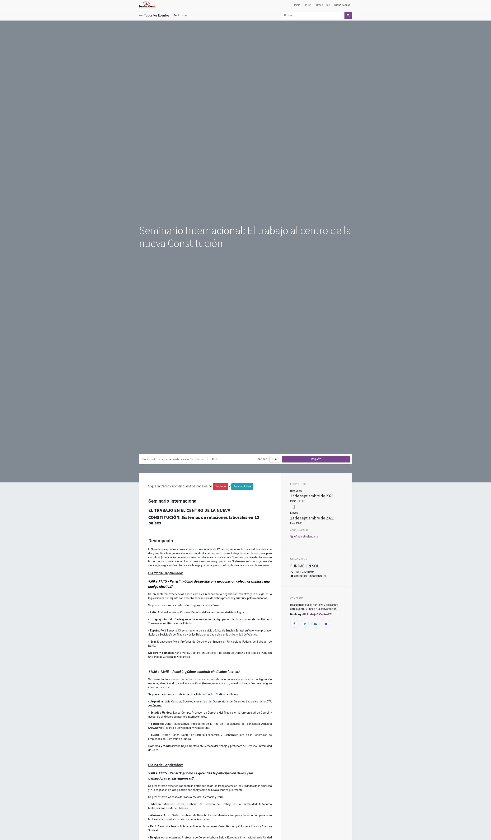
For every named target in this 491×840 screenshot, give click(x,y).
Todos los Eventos (156, 15)
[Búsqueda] (348, 15)
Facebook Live (242, 486)
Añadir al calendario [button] (306, 536)
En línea (183, 15)
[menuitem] (297, 5)
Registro (316, 459)
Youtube (220, 486)
